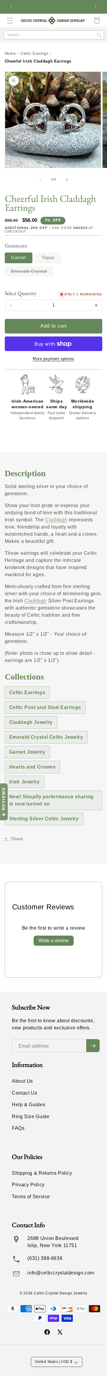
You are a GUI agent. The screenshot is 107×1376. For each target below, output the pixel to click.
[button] (10, 20)
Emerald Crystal (32, 273)
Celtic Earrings (34, 53)
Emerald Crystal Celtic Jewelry (46, 737)
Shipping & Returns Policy (42, 1173)
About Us (22, 1081)
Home (10, 53)
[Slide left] (40, 179)
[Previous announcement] (11, 6)
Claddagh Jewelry (31, 722)
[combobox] (54, 35)
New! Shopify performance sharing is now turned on (51, 800)
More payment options (53, 359)
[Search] (99, 35)
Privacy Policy (28, 1184)
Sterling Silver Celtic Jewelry (44, 818)
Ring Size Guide (30, 1116)
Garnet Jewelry (27, 752)
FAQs (18, 1128)
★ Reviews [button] (3, 801)
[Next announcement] (95, 6)
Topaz (48, 257)
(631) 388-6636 (44, 1258)
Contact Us (24, 1092)
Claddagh (56, 519)
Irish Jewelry (24, 781)
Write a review (54, 940)
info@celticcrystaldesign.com (60, 1272)
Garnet (18, 257)
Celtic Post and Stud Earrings (45, 707)
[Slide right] (66, 179)
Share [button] (17, 838)
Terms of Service (31, 1196)
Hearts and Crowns (32, 766)
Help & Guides (28, 1104)
